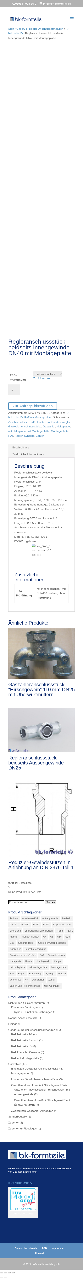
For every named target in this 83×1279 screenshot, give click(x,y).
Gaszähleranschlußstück (23, 955)
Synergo (29, 435)
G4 (44, 936)
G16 (67, 936)
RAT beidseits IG (21, 1046)
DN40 (32, 422)
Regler (19, 435)
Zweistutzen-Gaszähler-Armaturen (32, 1110)
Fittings (12, 1023)
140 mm (14, 918)
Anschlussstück (17, 422)
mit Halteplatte (17, 431)
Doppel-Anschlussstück (22, 1017)
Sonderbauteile (17, 1116)
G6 (51, 936)
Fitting (60, 930)
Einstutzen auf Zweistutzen (39, 930)
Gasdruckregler (60, 422)
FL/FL (70, 930)
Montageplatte (60, 431)
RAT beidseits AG (21, 1034)
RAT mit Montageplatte (38, 417)
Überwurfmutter (52, 986)
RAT (10, 435)
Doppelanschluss (62, 924)
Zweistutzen (38, 979)
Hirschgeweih (43, 961)
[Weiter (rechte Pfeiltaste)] (5, 1277)
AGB (44, 1248)
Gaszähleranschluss (35, 949)
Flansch (14, 936)
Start (11, 28)
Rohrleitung (35, 973)
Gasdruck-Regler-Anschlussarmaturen (39, 28)
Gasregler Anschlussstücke (24, 426)
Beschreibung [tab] (20, 447)
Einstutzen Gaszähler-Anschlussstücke (34, 1079)
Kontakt (39, 1253)
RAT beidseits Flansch (24, 1040)
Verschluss (15, 979)
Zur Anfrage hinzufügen (33, 406)
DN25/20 (24, 924)
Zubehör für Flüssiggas (22, 1128)
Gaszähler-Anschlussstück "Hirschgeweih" (37, 1085)
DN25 (13, 924)
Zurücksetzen (41, 378)
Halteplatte (63, 426)
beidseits (67, 918)
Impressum (58, 1248)
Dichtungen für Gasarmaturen (26, 1002)
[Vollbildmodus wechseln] (5, 1272)
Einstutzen (43, 422)
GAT (42, 955)
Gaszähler (49, 426)
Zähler (40, 435)
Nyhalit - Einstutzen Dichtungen (33, 1011)
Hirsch (28, 961)
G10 (59, 936)
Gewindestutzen (56, 955)
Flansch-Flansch (30, 936)
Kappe (57, 961)
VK (26, 979)
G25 (12, 943)
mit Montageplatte (38, 431)
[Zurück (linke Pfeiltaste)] (1, 1277)
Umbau (62, 973)
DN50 (46, 924)
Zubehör (13, 1122)
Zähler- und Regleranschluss (25, 986)
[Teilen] (9, 1272)
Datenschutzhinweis (26, 1248)
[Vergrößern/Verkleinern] (1, 1272)
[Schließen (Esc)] (13, 1272)
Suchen (50, 902)
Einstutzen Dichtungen (25, 1007)
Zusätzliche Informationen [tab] (28, 454)
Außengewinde (50, 918)
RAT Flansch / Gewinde (25, 1052)
